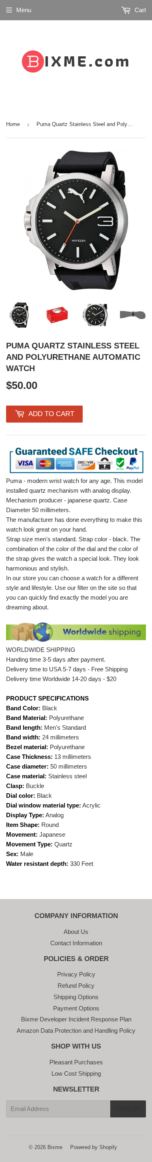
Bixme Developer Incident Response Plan (76, 1019)
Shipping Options (76, 996)
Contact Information (76, 943)
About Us (76, 931)
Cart (139, 9)
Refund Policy (76, 985)
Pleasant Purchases (76, 1062)
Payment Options (76, 1008)
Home (13, 124)
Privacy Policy (76, 974)
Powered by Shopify (93, 1147)
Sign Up (128, 1108)
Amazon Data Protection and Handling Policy (76, 1030)
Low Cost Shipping (76, 1073)
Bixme (54, 1147)
